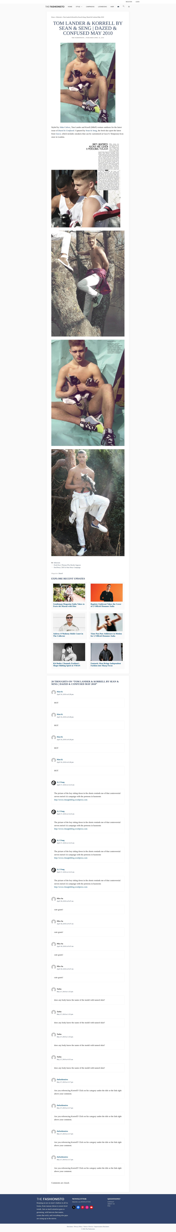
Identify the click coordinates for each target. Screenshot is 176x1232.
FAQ (109, 1206)
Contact (111, 1202)
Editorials (59, 17)
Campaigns (90, 6)
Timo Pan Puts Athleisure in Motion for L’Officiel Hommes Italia (106, 635)
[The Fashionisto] (55, 7)
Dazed (61, 573)
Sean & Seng (91, 130)
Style (78, 6)
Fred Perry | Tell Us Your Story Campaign (67, 567)
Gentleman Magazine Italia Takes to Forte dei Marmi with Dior (69, 605)
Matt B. (60, 692)
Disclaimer (70, 1226)
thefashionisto (62, 1079)
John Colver (65, 127)
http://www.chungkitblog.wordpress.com (70, 800)
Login (137, 1)
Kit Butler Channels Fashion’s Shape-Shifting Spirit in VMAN (66, 664)
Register (129, 1)
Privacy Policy (78, 1226)
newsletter (86, 1202)
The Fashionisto (78, 37)
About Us (111, 1204)
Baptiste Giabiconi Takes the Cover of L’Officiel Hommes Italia (106, 605)
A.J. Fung (60, 782)
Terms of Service (88, 1226)
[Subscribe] (118, 7)
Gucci (58, 134)
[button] (123, 7)
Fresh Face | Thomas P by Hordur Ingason (67, 565)
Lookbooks (102, 6)
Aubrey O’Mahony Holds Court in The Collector (68, 635)
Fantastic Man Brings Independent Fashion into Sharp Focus (106, 664)
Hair (112, 6)
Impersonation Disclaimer (101, 1226)
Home (70, 6)
